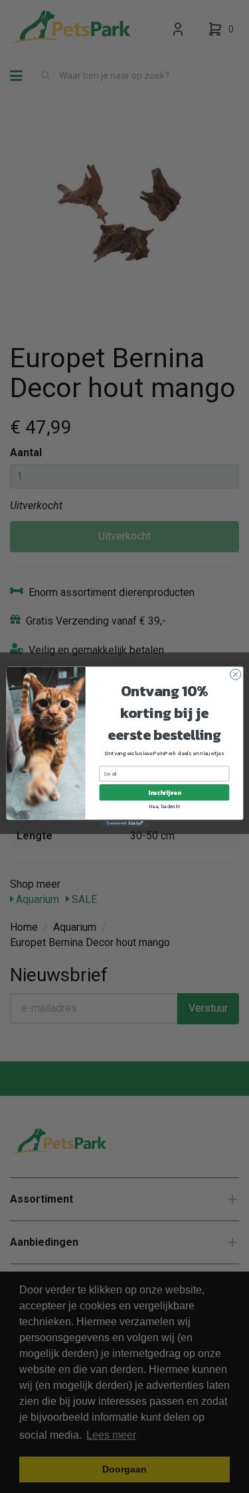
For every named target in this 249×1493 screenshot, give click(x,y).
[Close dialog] (235, 674)
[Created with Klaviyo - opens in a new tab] (124, 823)
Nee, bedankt (164, 805)
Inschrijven (163, 792)
